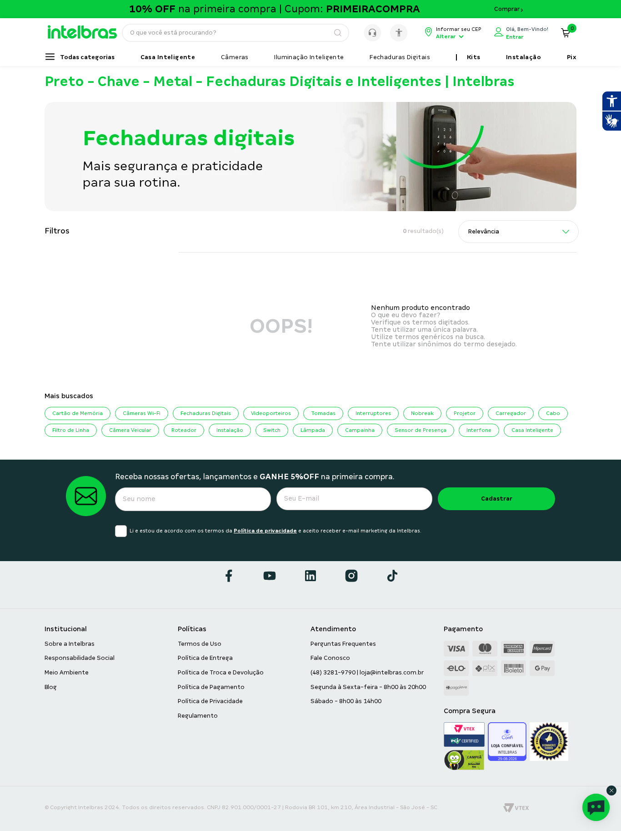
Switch (271, 430)
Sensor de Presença (420, 430)
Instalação (229, 430)
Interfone (478, 430)
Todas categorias (87, 57)
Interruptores (373, 413)
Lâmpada (312, 430)
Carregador (511, 413)
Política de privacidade (265, 530)
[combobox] (235, 33)
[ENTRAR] (521, 33)
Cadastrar (496, 498)
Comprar (507, 9)
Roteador (183, 430)
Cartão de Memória (77, 413)
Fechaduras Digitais (205, 413)
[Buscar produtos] (337, 33)
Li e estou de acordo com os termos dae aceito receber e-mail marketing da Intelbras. (275, 530)
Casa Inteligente (532, 430)
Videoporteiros (271, 413)
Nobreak (422, 413)
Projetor (465, 413)
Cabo (553, 413)
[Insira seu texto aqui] (87, 36)
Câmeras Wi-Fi (141, 413)
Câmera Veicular (130, 430)
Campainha (360, 430)
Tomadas (323, 413)
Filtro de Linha (70, 430)
